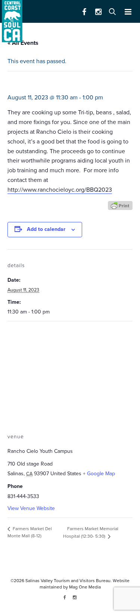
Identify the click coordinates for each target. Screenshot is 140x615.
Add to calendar (46, 229)
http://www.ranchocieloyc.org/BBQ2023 (59, 190)
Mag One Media (85, 587)
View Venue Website (31, 508)
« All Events (22, 43)
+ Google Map (99, 473)
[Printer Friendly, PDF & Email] (120, 205)
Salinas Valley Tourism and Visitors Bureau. (68, 580)
